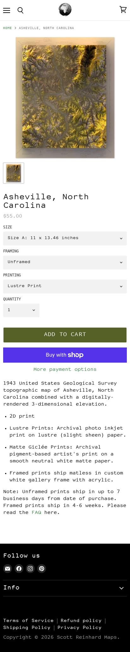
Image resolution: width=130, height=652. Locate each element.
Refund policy (81, 621)
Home (7, 28)
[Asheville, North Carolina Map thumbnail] (13, 173)
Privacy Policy (79, 628)
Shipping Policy (26, 628)
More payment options (65, 369)
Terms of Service (28, 621)
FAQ (36, 513)
